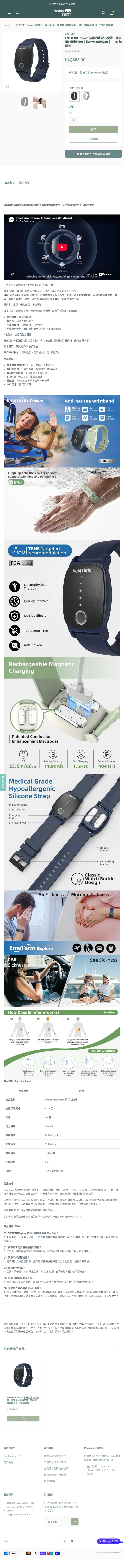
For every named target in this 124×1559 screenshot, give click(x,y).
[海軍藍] (74, 96)
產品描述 (10, 182)
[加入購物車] (23, 1418)
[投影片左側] (109, 1349)
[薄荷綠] (86, 96)
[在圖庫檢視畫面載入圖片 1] (24, 102)
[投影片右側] (117, 1349)
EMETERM (70, 33)
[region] (62, 1130)
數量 (71, 113)
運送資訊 (24, 182)
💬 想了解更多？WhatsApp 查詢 (93, 153)
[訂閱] (74, 1521)
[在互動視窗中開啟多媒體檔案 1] (32, 62)
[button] (9, 12)
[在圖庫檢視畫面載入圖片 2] (39, 102)
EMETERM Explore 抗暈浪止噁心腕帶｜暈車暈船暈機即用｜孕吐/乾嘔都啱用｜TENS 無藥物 (23, 1400)
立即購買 (93, 138)
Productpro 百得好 (107, 1553)
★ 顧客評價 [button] (2, 782)
